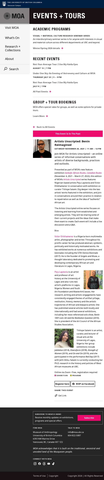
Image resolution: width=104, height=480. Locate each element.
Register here (62, 384)
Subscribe (89, 417)
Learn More (39, 116)
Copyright (53, 475)
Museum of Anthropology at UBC (14, 16)
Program (76, 375)
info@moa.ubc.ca (76, 432)
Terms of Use (39, 475)
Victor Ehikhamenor (64, 236)
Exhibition (62, 375)
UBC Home (52, 4)
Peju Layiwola (61, 271)
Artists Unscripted (72, 179)
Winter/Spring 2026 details (46, 48)
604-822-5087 (74, 435)
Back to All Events (46, 127)
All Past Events (40, 91)
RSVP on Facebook (85, 384)
